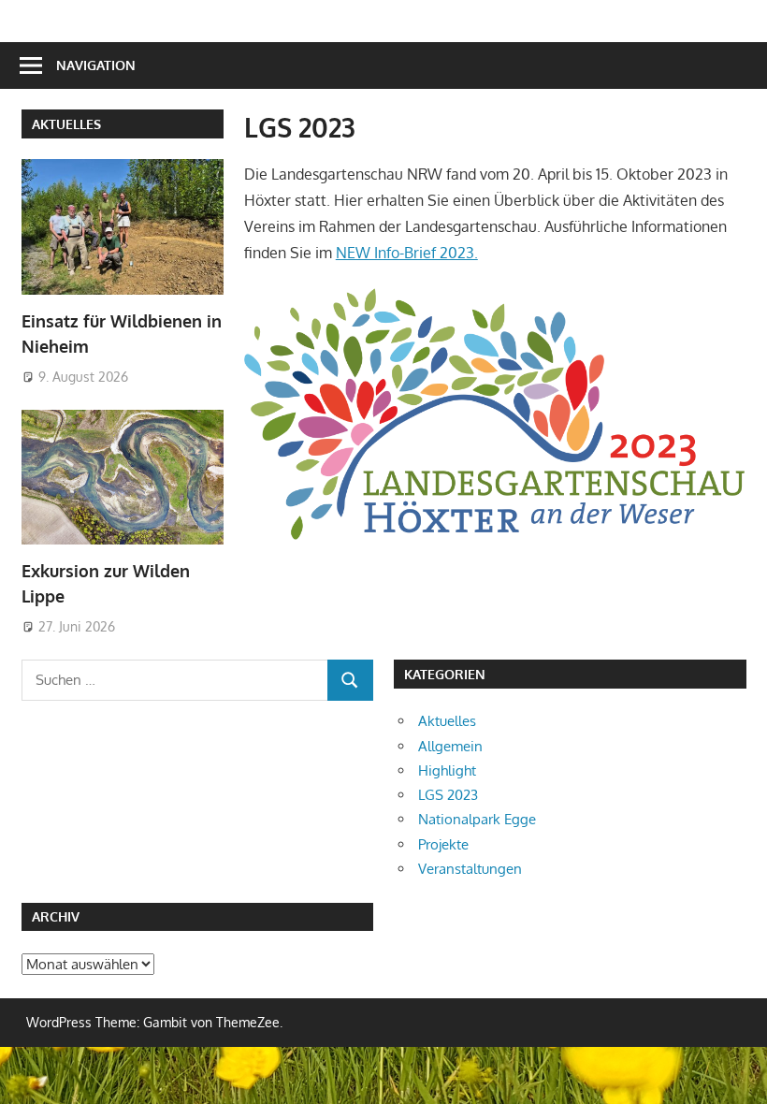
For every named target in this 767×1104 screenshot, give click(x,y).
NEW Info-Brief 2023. (407, 252)
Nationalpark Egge (477, 819)
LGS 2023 (448, 795)
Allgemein (450, 746)
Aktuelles (66, 124)
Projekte (443, 844)
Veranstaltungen (470, 869)
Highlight (447, 770)
